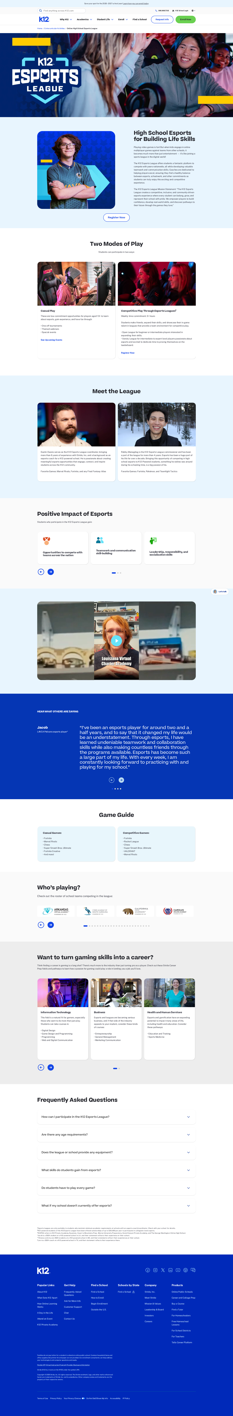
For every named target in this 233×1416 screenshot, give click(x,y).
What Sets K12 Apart (47, 1297)
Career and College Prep (183, 1297)
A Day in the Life (45, 1313)
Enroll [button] (121, 19)
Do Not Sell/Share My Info (97, 1398)
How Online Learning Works (47, 1305)
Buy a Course (178, 1303)
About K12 (42, 1292)
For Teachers (178, 1336)
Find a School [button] (124, 1292)
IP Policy (126, 1398)
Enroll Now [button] (185, 19)
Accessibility (115, 1398)
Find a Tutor (177, 1309)
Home (39, 28)
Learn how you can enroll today (135, 3)
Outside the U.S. (99, 1309)
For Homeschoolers (181, 1315)
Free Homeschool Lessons (180, 1323)
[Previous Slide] (41, 572)
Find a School (140, 19)
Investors (149, 1315)
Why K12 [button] (64, 19)
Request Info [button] (162, 19)
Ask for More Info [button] (72, 1301)
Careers (148, 1321)
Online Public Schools (182, 1292)
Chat (66, 1313)
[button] (193, 11)
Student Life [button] (103, 19)
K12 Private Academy (47, 1324)
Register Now (116, 217)
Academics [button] (83, 19)
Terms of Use (42, 1398)
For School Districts (181, 1330)
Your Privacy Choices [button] (72, 1398)
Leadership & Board (154, 1309)
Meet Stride (150, 1297)
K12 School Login (181, 11)
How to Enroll (97, 1297)
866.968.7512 (163, 11)
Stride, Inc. (150, 1292)
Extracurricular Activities (54, 28)
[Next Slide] (50, 572)
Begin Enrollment (99, 1303)
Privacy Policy (56, 1398)
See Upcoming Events (51, 340)
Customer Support (73, 1307)
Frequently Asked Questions (72, 1293)
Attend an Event (44, 1318)
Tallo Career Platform (182, 1342)
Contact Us (69, 1318)
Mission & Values (153, 1303)
